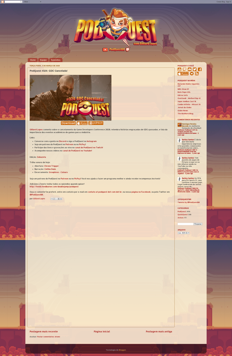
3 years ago (196, 153)
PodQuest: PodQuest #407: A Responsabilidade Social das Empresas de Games (187, 151)
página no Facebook (141, 192)
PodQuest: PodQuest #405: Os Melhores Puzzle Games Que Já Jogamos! (188, 171)
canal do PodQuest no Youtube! (77, 150)
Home (33, 60)
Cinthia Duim (50, 169)
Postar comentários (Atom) (48, 336)
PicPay (82, 144)
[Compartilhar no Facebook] (59, 199)
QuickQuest (183, 214)
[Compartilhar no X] (56, 199)
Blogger (122, 350)
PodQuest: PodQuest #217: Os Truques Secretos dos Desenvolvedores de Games (187, 131)
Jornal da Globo (184, 107)
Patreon (69, 144)
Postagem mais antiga (159, 331)
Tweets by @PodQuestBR (189, 202)
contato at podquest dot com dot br (105, 192)
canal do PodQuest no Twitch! (89, 147)
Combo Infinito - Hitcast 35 (189, 104)
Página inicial (102, 331)
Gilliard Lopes (36, 129)
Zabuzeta (41, 157)
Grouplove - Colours (58, 172)
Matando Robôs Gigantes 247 (188, 85)
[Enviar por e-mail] (52, 199)
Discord (62, 141)
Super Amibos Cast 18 (187, 101)
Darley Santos (188, 139)
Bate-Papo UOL (184, 92)
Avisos (181, 217)
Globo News (183, 110)
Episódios (55, 60)
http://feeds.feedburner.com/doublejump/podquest (54, 186)
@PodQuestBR (36, 194)
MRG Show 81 (183, 89)
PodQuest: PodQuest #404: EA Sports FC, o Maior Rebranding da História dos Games (188, 190)
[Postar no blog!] (54, 199)
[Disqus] (101, 232)
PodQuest (182, 211)
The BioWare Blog (185, 113)
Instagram (92, 141)
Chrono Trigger (51, 166)
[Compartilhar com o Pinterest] (61, 199)
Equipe (43, 60)
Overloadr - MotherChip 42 (189, 98)
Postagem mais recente (44, 331)
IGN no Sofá (183, 95)
